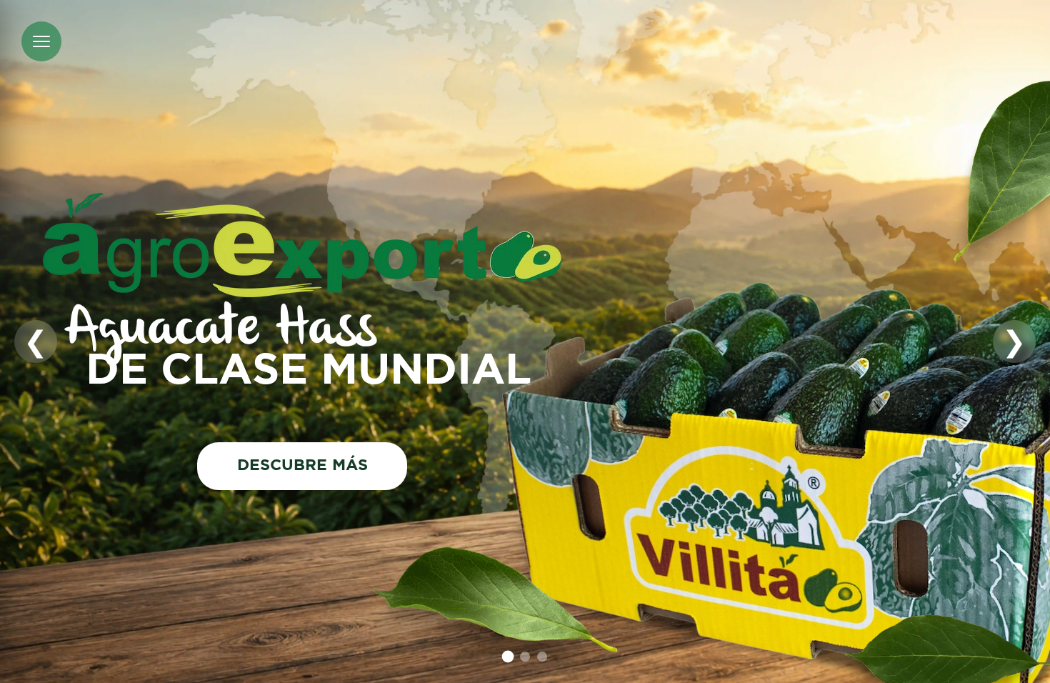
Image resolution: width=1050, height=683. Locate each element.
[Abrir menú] (41, 41)
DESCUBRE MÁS (302, 466)
